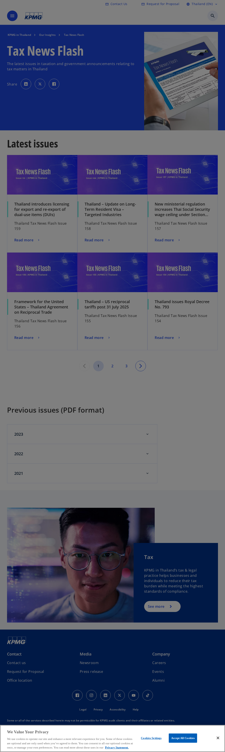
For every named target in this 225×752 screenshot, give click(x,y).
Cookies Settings (151, 738)
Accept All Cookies (183, 738)
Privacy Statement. (117, 747)
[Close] (218, 738)
